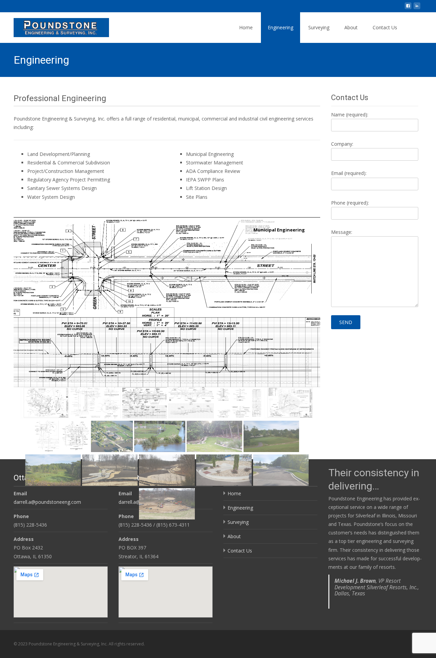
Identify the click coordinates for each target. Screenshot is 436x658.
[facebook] (408, 8)
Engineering (280, 27)
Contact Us (385, 27)
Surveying (318, 27)
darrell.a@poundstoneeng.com (47, 502)
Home (246, 27)
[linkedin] (417, 8)
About (351, 27)
